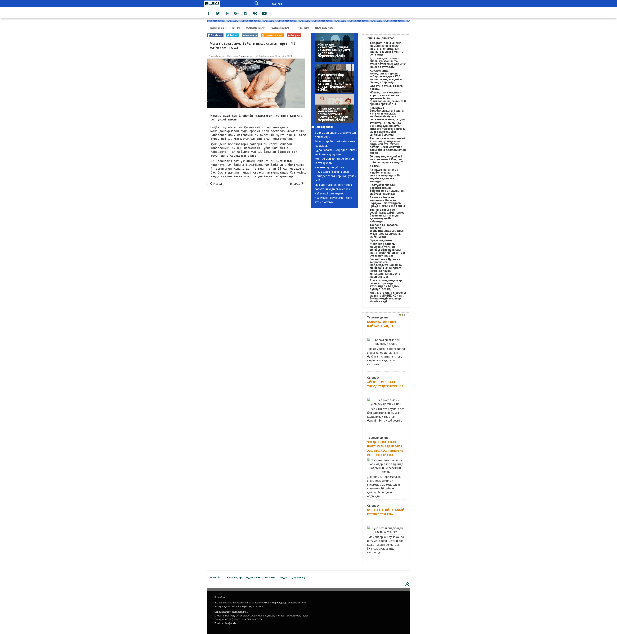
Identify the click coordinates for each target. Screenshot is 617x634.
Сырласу (373, 377)
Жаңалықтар (255, 29)
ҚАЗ (274, 4)
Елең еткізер (245, 56)
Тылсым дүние (377, 317)
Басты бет (218, 27)
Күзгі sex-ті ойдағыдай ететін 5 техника (385, 512)
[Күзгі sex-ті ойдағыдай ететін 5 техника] (386, 530)
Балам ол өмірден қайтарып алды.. (381, 324)
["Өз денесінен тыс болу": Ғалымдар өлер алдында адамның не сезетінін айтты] (386, 466)
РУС (279, 4)
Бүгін (236, 27)
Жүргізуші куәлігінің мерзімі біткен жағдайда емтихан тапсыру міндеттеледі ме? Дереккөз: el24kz (334, 51)
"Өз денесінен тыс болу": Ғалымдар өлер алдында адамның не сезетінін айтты (385, 448)
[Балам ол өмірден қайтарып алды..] (386, 341)
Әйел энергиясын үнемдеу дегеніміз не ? (385, 384)
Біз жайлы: (220, 597)
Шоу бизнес (324, 29)
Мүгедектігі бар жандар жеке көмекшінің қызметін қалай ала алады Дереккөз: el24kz (334, 112)
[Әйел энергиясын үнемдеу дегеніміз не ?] (386, 402)
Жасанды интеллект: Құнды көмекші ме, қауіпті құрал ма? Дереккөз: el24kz (333, 80)
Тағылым (302, 29)
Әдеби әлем (280, 29)
